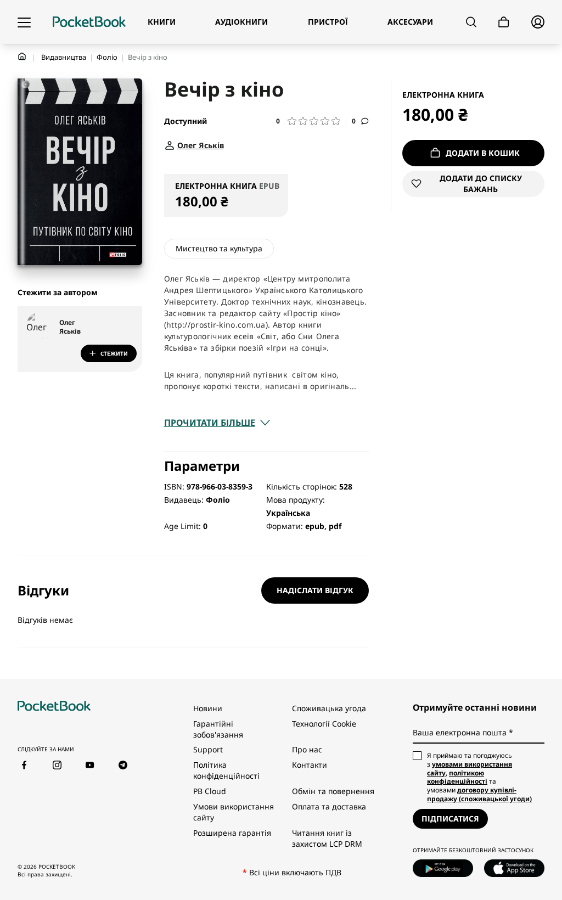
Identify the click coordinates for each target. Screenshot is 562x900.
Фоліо (107, 57)
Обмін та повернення (333, 791)
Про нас (307, 749)
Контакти (309, 765)
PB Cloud (209, 791)
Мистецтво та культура (219, 248)
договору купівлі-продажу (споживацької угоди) (479, 794)
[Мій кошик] (503, 22)
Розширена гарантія (232, 833)
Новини (207, 708)
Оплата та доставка (329, 806)
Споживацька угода (329, 708)
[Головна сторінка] (89, 21)
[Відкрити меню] (24, 22)
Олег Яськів (70, 327)
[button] (311, 121)
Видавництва (63, 57)
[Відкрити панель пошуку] (471, 21)
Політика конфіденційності (226, 770)
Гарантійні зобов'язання (218, 729)
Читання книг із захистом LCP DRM (327, 838)
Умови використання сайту (233, 812)
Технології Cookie (324, 723)
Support (208, 749)
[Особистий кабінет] (537, 22)
